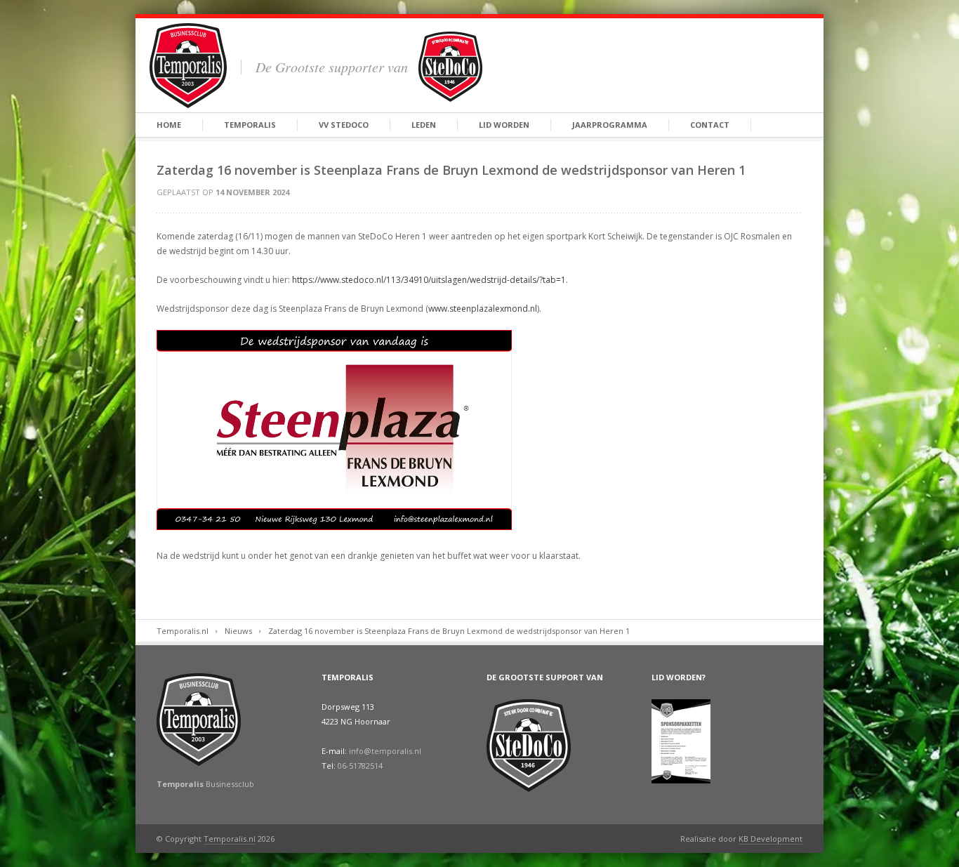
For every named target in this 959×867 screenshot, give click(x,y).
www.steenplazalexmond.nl (482, 309)
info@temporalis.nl (385, 751)
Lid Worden (504, 124)
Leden (423, 124)
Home (169, 124)
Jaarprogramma (609, 124)
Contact (709, 124)
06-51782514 (360, 765)
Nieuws (238, 631)
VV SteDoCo (344, 124)
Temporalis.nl (183, 631)
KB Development (770, 838)
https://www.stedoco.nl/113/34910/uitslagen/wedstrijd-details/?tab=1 (429, 280)
